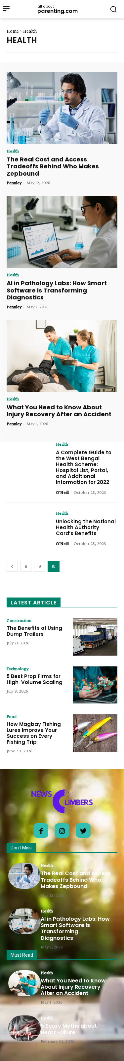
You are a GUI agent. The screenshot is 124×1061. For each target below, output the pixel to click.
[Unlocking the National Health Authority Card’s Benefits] (29, 529)
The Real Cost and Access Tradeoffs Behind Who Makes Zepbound (53, 166)
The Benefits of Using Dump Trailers (34, 631)
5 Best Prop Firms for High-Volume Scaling (34, 679)
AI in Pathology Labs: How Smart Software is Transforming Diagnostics (57, 290)
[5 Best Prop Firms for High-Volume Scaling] (95, 685)
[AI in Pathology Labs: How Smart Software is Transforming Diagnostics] (62, 232)
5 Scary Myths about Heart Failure (69, 1029)
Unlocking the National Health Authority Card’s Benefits (86, 527)
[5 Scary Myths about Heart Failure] (24, 1028)
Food (12, 716)
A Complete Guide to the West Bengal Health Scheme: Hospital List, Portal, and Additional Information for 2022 (83, 467)
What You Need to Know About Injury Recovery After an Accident (59, 411)
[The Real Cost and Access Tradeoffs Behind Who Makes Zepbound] (62, 108)
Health (13, 151)
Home (13, 31)
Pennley (14, 182)
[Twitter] (83, 830)
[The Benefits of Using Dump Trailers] (95, 637)
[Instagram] (62, 830)
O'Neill (62, 492)
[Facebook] (41, 830)
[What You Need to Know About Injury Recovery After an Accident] (62, 356)
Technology (17, 668)
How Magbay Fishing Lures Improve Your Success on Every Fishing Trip (34, 733)
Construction (19, 620)
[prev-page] (12, 566)
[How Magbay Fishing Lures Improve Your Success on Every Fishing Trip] (95, 733)
